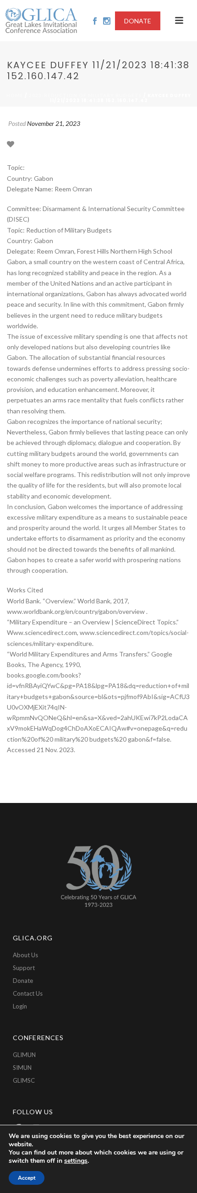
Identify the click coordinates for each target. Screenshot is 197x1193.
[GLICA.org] (41, 20)
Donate (23, 980)
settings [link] (76, 1160)
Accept (26, 1178)
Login (20, 1006)
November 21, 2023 (53, 123)
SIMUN (22, 1067)
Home (14, 95)
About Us (25, 955)
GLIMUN (24, 1054)
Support (24, 967)
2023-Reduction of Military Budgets (85, 95)
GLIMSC (24, 1080)
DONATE (137, 21)
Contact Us (28, 993)
